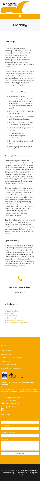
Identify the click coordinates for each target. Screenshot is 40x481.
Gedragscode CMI (21, 473)
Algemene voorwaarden (29, 470)
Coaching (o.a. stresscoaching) (11, 358)
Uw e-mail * (5, 426)
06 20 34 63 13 (11, 400)
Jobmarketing (5, 361)
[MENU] (20, 16)
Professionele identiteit (9, 365)
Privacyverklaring (8, 473)
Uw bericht (4, 439)
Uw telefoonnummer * (8, 432)
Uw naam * (4, 419)
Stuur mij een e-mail (12, 403)
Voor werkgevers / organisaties (11, 368)
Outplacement (6, 354)
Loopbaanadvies (6, 351)
